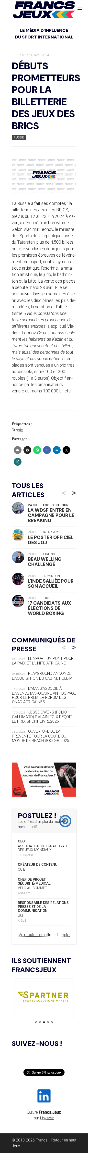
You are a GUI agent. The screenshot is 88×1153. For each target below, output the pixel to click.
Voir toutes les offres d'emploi (44, 934)
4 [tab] (48, 1022)
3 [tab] (44, 1022)
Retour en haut (63, 1140)
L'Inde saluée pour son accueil (51, 583)
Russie (19, 137)
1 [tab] (36, 1022)
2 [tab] (40, 1022)
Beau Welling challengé (45, 561)
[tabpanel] (44, 997)
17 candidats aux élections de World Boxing (49, 608)
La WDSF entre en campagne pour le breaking (51, 515)
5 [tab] (52, 1022)
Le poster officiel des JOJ (50, 540)
